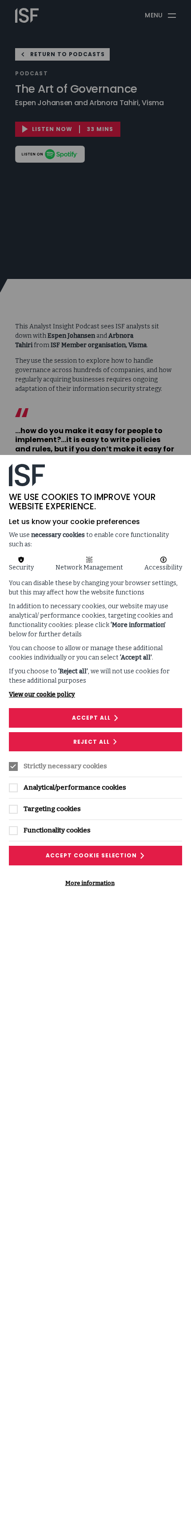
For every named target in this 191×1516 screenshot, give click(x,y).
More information (90, 883)
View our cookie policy (42, 694)
